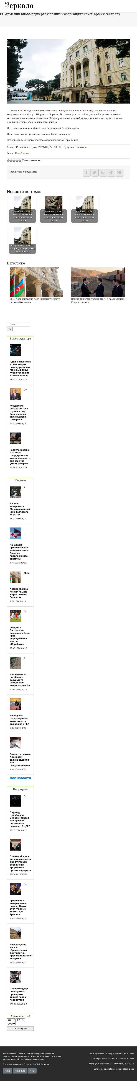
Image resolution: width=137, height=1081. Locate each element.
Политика (81, 147)
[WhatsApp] (103, 172)
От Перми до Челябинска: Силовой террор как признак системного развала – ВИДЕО (20, 811)
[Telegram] (111, 172)
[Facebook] (86, 172)
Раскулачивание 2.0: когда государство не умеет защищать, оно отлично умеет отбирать (20, 456)
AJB (32, 1070)
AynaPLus (20, 1070)
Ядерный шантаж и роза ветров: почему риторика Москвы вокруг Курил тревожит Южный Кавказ (20, 368)
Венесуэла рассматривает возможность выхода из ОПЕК (19, 719)
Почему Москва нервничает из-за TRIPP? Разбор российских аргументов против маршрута (20, 863)
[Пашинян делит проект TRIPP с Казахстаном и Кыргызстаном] (98, 281)
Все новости (20, 778)
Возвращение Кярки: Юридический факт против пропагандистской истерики (21, 951)
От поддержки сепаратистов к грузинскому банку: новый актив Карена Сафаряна (19, 404)
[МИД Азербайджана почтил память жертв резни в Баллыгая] (36, 281)
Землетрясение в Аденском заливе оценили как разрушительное (20, 760)
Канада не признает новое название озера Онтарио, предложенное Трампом (19, 551)
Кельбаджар (22, 153)
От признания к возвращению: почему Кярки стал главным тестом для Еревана (18, 899)
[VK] (119, 172)
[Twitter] (94, 172)
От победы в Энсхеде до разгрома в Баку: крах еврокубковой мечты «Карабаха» (20, 628)
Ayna (7, 1070)
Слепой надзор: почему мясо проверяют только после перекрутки (19, 994)
